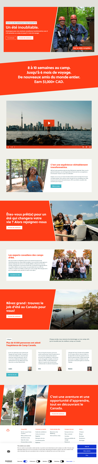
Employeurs (82, 438)
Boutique (81, 436)
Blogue (81, 434)
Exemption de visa (40, 438)
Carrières (67, 436)
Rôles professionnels (26, 435)
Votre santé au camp (55, 435)
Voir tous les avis (12, 374)
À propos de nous (69, 432)
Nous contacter (68, 434)
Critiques (81, 432)
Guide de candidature (40, 432)
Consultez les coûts (15, 275)
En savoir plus (11, 38)
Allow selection (86, 451)
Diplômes (37, 442)
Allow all (87, 446)
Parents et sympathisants (68, 442)
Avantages (81, 440)
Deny (87, 455)
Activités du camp (25, 437)
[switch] (38, 461)
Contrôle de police (40, 440)
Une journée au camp (26, 442)
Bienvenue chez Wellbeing (54, 432)
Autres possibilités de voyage (70, 439)
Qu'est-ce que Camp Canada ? (26, 432)
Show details (69, 461)
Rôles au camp (56, 186)
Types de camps (25, 440)
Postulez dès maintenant (25, 38)
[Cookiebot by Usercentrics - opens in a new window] (8, 461)
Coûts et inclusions (40, 434)
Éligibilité (37, 436)
